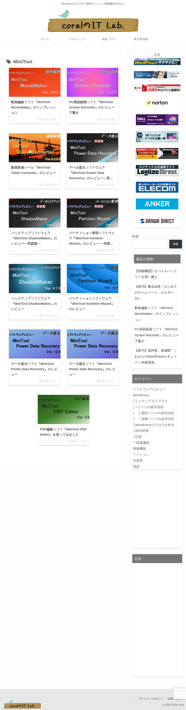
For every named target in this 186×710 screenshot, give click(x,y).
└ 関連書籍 (141, 443)
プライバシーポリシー (150, 698)
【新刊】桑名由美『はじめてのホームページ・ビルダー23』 (156, 292)
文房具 (138, 460)
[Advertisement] (157, 620)
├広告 (137, 437)
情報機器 (139, 448)
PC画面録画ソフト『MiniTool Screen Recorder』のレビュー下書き (157, 335)
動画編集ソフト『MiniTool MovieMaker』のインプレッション (157, 314)
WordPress (141, 395)
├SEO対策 (141, 431)
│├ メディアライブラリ (150, 401)
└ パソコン (141, 454)
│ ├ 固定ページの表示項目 (153, 413)
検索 (135, 236)
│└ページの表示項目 (148, 407)
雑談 (136, 466)
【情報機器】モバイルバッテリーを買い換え (156, 274)
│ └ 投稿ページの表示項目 (153, 419)
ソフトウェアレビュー (149, 389)
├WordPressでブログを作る (153, 425)
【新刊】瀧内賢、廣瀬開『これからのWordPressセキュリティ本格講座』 (156, 356)
